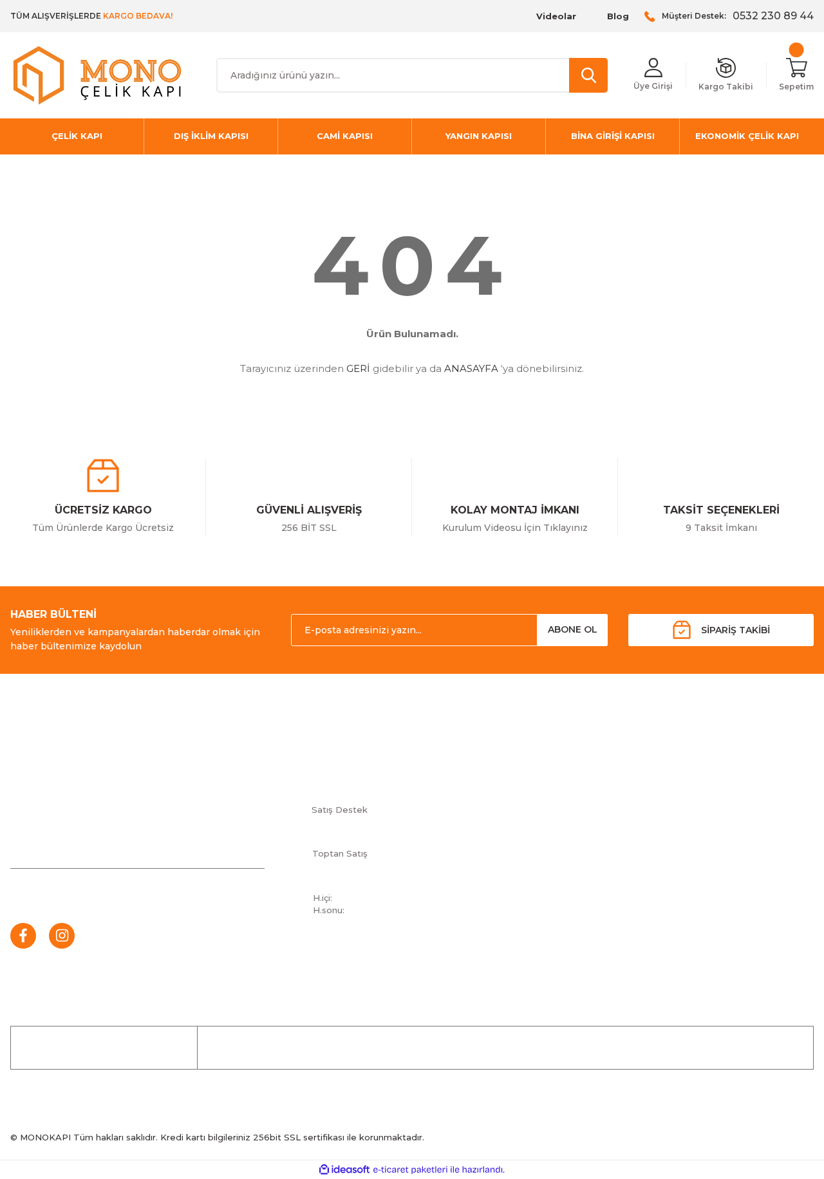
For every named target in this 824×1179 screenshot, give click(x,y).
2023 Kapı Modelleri (664, 829)
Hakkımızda (493, 808)
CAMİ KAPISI (505, 1047)
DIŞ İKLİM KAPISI (763, 1047)
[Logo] (97, 75)
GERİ (358, 368)
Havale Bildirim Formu (515, 786)
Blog (618, 16)
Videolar (556, 16)
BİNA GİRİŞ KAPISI (671, 1047)
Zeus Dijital (644, 850)
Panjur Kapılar (650, 786)
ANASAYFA (471, 368)
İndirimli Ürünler (359, 1047)
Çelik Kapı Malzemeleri (669, 808)
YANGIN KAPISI (582, 1047)
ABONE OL (572, 629)
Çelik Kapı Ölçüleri (659, 765)
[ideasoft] (344, 1170)
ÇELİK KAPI (437, 1047)
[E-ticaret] (410, 1170)
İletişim (483, 765)
